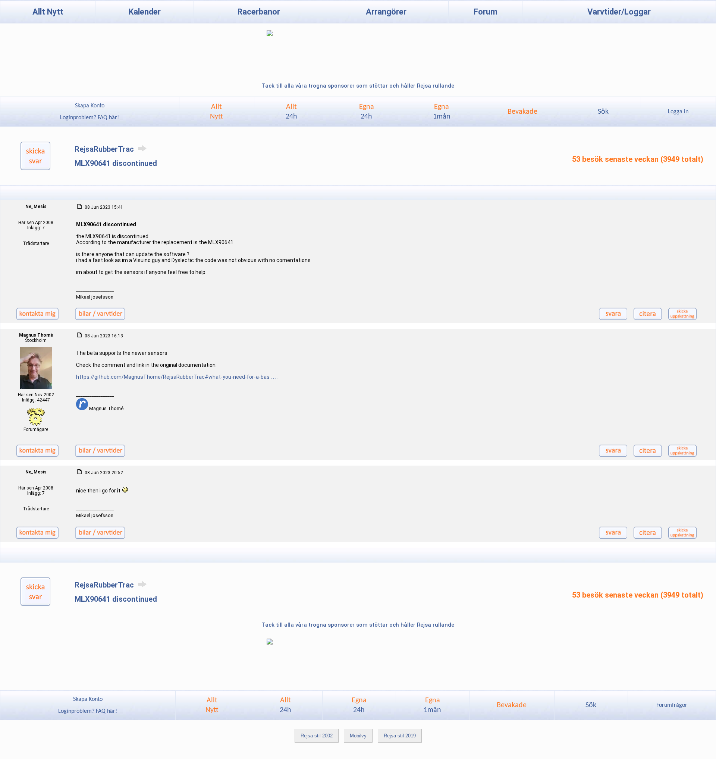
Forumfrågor (671, 705)
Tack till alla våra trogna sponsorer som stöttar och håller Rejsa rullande (358, 85)
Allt (291, 111)
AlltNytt (216, 111)
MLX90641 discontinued (116, 163)
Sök (603, 112)
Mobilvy (358, 735)
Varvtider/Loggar (619, 11)
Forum (485, 11)
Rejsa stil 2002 (317, 735)
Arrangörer (386, 11)
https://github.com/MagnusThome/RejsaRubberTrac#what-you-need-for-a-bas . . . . (177, 377)
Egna (366, 111)
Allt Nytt (47, 11)
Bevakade (522, 112)
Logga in (678, 112)
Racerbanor (259, 11)
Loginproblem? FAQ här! (89, 118)
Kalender (145, 11)
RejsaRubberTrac (105, 149)
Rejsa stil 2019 (400, 735)
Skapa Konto (89, 106)
